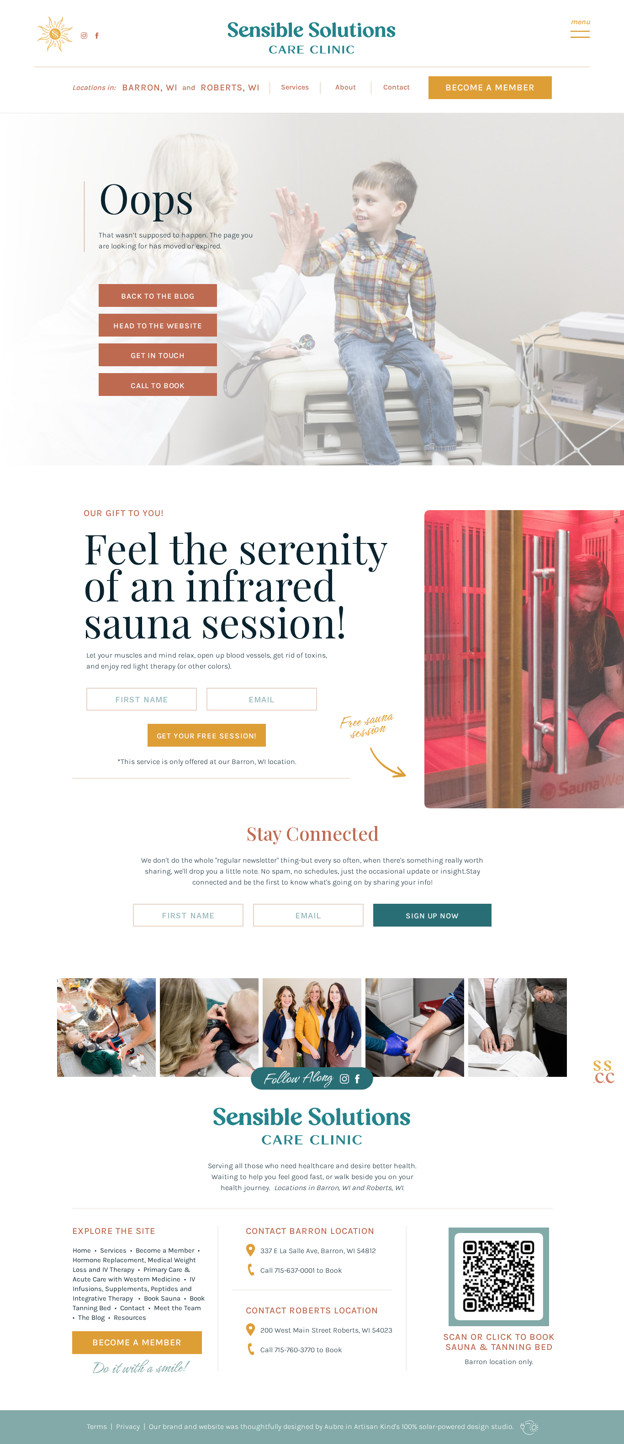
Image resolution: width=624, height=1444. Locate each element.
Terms (97, 1426)
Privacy (127, 1426)
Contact (133, 1308)
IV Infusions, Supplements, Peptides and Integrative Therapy (134, 1288)
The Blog (91, 1317)
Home (82, 1250)
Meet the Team (178, 1308)
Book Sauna (162, 1298)
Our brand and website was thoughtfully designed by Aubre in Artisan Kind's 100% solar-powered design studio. (331, 1426)
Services (113, 1250)
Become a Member (166, 1250)
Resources (130, 1317)
